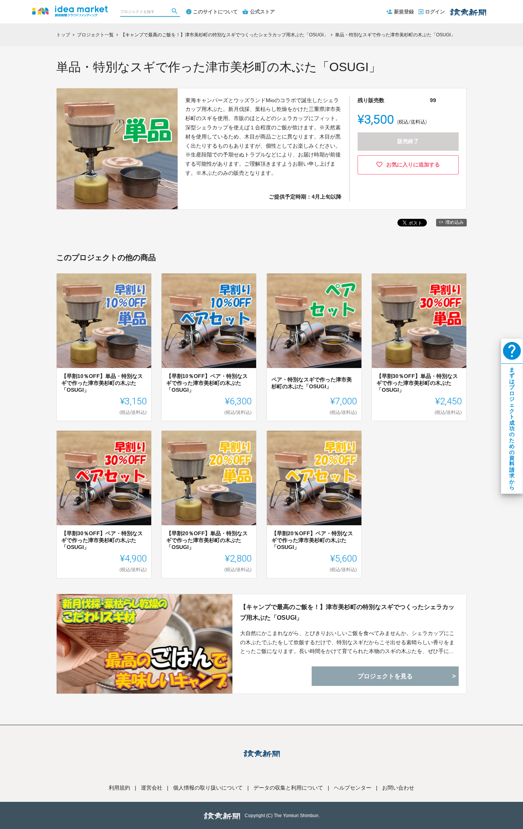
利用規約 (119, 788)
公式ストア (262, 12)
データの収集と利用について (288, 788)
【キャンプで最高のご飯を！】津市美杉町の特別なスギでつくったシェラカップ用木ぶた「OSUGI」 (347, 612)
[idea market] (70, 8)
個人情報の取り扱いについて (208, 788)
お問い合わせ (398, 788)
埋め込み (454, 222)
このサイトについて (215, 12)
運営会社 (151, 788)
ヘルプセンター (352, 788)
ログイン (435, 12)
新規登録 (404, 12)
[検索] (175, 12)
